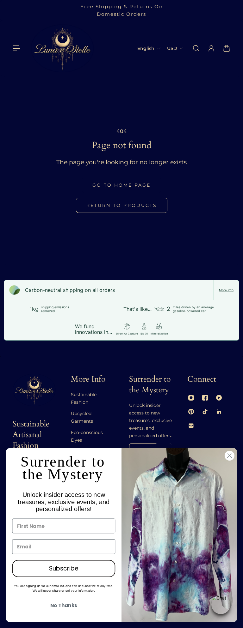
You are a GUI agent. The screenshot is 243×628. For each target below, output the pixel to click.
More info (226, 290)
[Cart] (226, 48)
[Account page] (211, 48)
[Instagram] (191, 398)
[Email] (191, 425)
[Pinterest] (191, 412)
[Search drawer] (196, 48)
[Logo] (62, 48)
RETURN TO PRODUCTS (121, 205)
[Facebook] (205, 398)
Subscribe (64, 569)
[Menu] (16, 48)
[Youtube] (219, 398)
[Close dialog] (229, 455)
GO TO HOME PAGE (121, 185)
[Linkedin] (219, 412)
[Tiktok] (205, 412)
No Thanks (63, 605)
